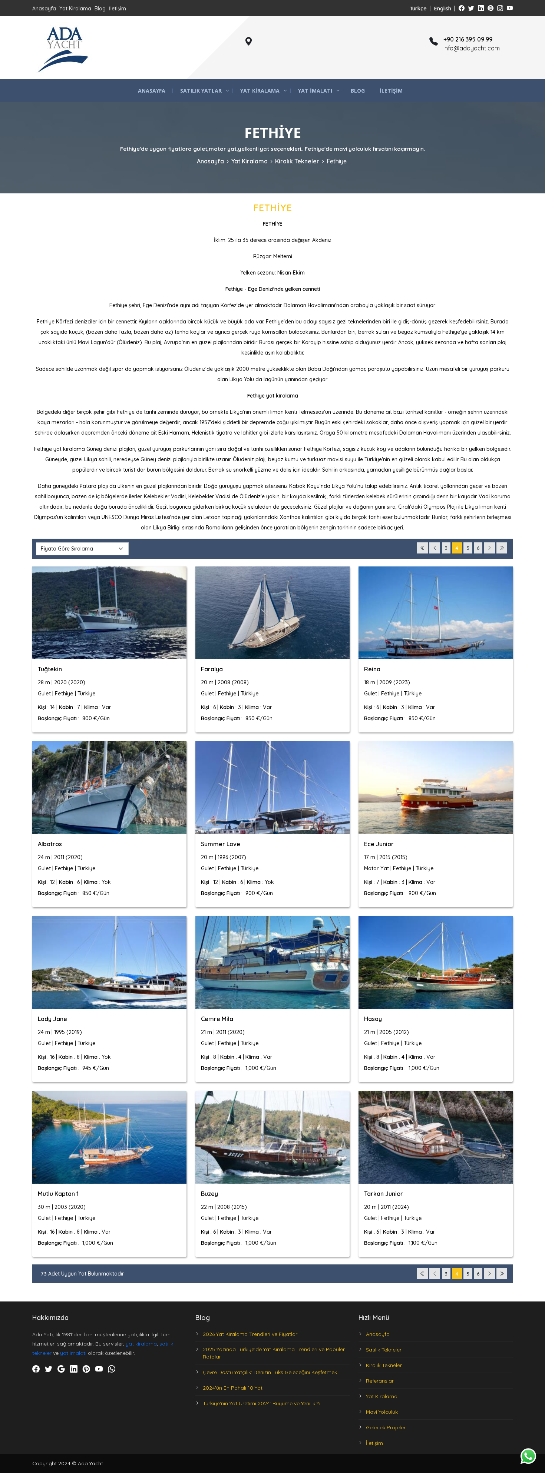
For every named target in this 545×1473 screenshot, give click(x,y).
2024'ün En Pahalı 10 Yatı (233, 1387)
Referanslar (380, 1380)
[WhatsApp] (111, 1369)
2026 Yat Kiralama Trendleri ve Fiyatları (250, 1334)
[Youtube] (510, 8)
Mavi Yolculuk (382, 1412)
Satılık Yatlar (201, 90)
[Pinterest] (490, 8)
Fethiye (337, 161)
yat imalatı (73, 1353)
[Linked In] (481, 8)
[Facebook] (462, 8)
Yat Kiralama (75, 8)
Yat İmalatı (315, 90)
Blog (100, 8)
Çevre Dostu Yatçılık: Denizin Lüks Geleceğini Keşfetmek (270, 1372)
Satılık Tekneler (384, 1349)
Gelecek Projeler (386, 1427)
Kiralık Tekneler (297, 161)
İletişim (117, 8)
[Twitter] (471, 8)
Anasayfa (44, 8)
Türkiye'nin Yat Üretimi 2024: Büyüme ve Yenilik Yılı (263, 1403)
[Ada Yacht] (63, 47)
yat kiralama (141, 1343)
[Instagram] (500, 8)
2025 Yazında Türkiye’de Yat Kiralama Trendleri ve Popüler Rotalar (274, 1353)
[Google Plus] (61, 1369)
